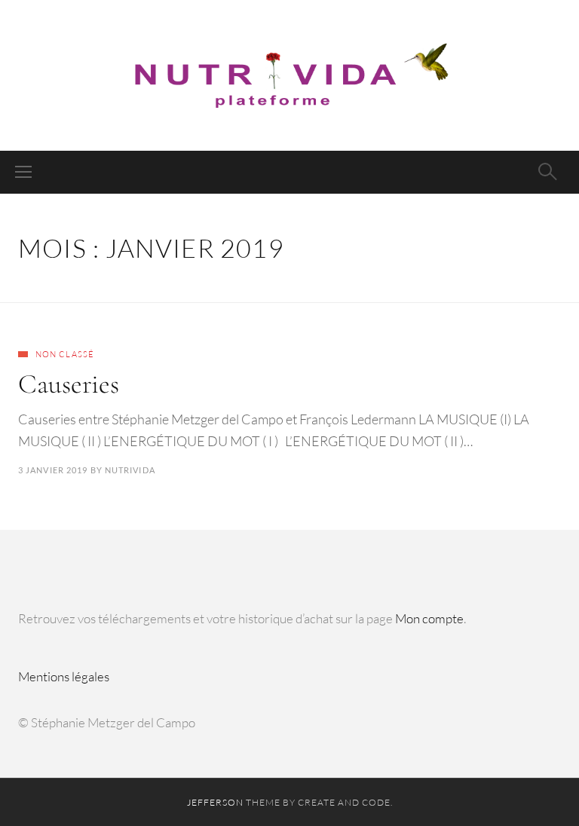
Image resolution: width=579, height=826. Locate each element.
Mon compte (429, 618)
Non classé (64, 354)
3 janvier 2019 (52, 470)
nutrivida (130, 470)
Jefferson (215, 802)
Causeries (68, 384)
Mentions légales (63, 676)
